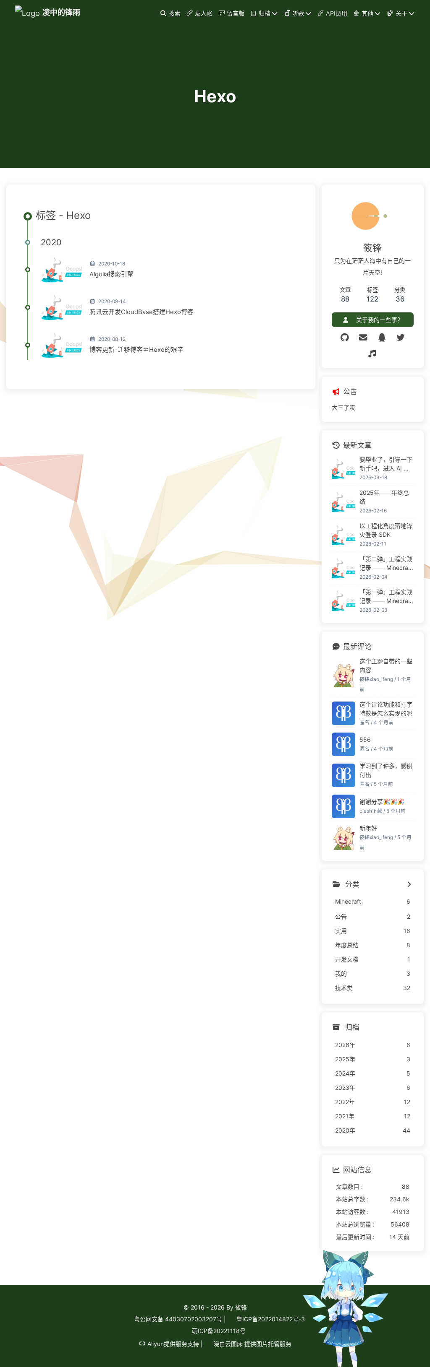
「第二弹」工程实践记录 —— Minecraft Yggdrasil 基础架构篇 (385, 563)
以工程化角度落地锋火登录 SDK (385, 530)
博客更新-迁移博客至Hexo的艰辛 (136, 349)
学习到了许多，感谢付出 (385, 770)
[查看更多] (409, 885)
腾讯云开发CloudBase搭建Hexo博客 (141, 312)
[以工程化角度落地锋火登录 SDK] (343, 535)
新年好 (368, 828)
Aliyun (155, 1343)
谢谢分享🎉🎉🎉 (381, 801)
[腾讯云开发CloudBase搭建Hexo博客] (62, 307)
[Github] (344, 338)
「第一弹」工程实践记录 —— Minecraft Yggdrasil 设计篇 (385, 596)
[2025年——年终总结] (343, 502)
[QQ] (382, 338)
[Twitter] (401, 338)
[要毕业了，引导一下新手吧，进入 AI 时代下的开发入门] (343, 469)
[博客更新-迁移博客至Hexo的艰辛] (62, 345)
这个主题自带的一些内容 (385, 665)
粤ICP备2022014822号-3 (270, 1319)
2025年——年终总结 (384, 497)
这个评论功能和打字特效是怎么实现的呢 (385, 709)
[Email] (363, 338)
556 (365, 739)
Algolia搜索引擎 (111, 274)
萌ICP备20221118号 (219, 1330)
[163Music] (372, 354)
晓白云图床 (227, 1343)
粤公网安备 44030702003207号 (177, 1319)
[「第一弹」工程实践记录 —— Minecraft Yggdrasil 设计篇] (343, 601)
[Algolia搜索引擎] (62, 269)
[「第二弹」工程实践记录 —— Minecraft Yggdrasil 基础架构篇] (343, 568)
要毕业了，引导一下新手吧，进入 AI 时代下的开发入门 (385, 464)
